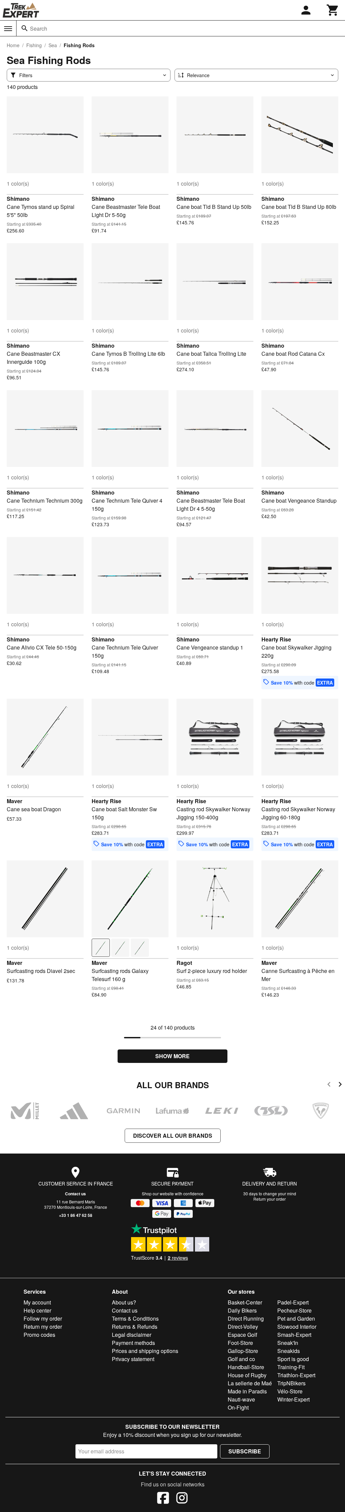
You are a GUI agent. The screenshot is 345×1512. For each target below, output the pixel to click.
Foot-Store (240, 1343)
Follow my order (43, 1318)
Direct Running (246, 1318)
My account (37, 1302)
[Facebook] (163, 1499)
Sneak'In (287, 1343)
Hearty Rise (276, 639)
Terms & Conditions (135, 1318)
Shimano (18, 198)
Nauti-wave (241, 1399)
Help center (37, 1310)
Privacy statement (133, 1359)
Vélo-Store (290, 1391)
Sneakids (288, 1351)
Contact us (75, 1193)
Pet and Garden (296, 1318)
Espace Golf (242, 1334)
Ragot (184, 963)
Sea (53, 45)
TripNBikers (291, 1383)
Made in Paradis (247, 1391)
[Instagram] (182, 1499)
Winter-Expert (293, 1399)
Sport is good (293, 1359)
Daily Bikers (242, 1310)
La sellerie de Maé (250, 1383)
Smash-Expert (294, 1334)
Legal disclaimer (131, 1334)
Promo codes (39, 1334)
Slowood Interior (296, 1326)
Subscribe (244, 1451)
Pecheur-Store (294, 1310)
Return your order (269, 1199)
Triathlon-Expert (296, 1375)
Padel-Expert (293, 1302)
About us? (124, 1302)
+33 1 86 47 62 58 (75, 1215)
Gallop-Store (243, 1351)
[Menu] (8, 29)
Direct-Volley (243, 1326)
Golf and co (241, 1359)
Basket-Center (245, 1302)
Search (38, 28)
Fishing (34, 45)
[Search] (25, 28)
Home (13, 45)
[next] (340, 1085)
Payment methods (133, 1343)
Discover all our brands (172, 1135)
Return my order (43, 1326)
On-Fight (238, 1407)
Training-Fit (291, 1367)
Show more (172, 1056)
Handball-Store (246, 1367)
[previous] (329, 1085)
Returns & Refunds (134, 1326)
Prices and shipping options (145, 1351)
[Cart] (333, 10)
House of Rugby (247, 1375)
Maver (14, 801)
